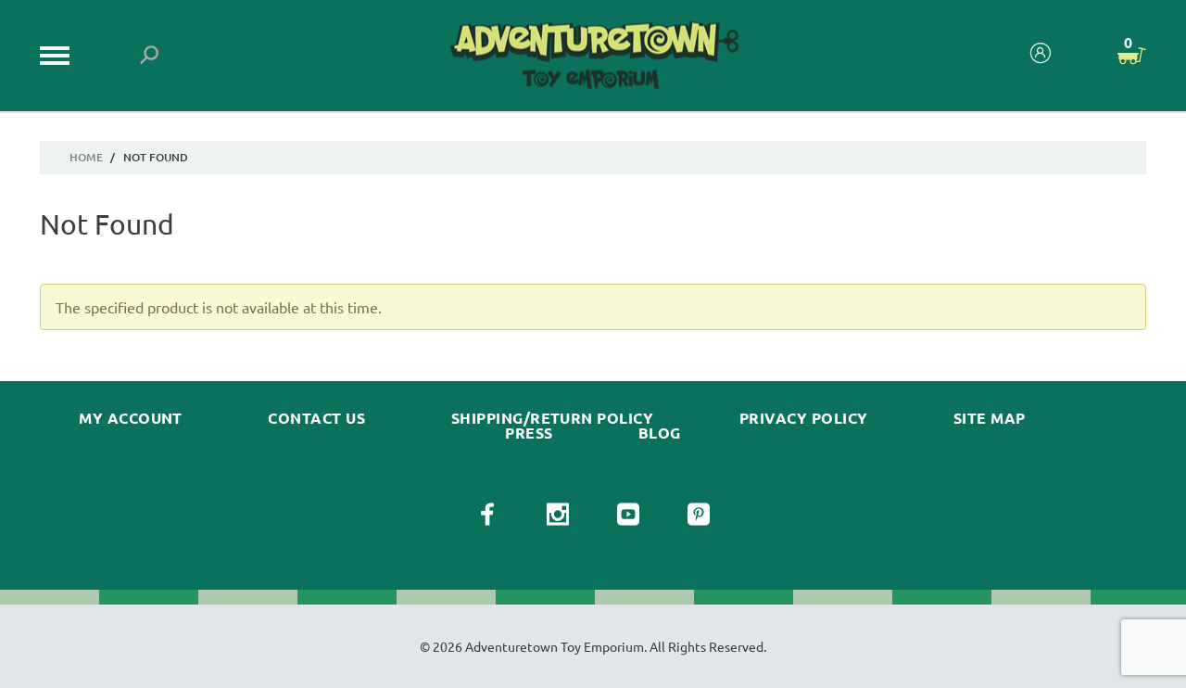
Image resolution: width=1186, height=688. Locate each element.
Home (86, 157)
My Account (131, 418)
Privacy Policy (803, 418)
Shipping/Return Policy (552, 418)
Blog (659, 433)
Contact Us (316, 418)
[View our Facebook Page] (487, 514)
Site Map (989, 418)
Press (528, 433)
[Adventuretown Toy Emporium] (592, 56)
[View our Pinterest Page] (699, 514)
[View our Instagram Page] (558, 514)
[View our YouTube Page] (628, 514)
